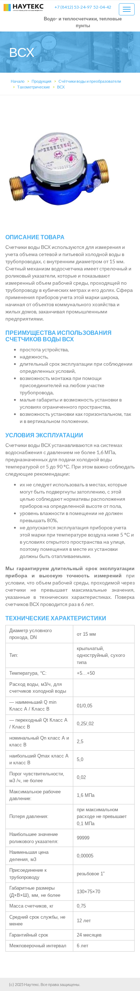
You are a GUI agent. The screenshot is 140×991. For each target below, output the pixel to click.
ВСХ (61, 87)
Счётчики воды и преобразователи (90, 81)
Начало (17, 81)
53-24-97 (73, 7)
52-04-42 (102, 7)
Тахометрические (33, 87)
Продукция (41, 81)
